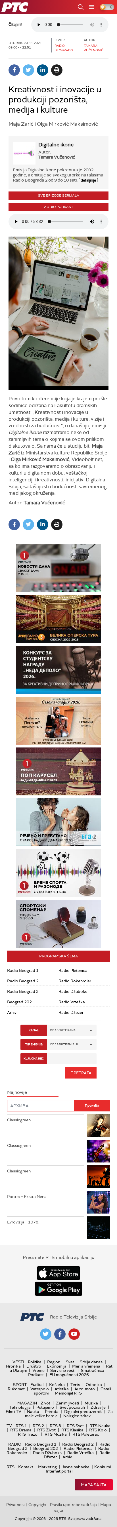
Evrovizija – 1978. (23, 1222)
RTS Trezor (28, 1434)
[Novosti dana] (58, 568)
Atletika (62, 1388)
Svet (70, 1361)
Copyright (37, 1504)
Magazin (27, 1403)
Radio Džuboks (72, 991)
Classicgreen (19, 1119)
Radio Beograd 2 (23, 980)
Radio (14, 1444)
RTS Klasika (72, 1430)
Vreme (38, 1370)
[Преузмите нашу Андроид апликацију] (58, 1289)
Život (45, 1403)
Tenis (75, 1384)
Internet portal (59, 1471)
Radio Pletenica (72, 970)
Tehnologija (20, 1407)
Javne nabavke (75, 1466)
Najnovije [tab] (17, 1092)
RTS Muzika (56, 1434)
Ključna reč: (34, 1058)
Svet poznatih (72, 1407)
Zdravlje (98, 1407)
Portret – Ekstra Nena (27, 1196)
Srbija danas (91, 1361)
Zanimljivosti (67, 1403)
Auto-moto (84, 1388)
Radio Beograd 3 (23, 991)
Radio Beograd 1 (23, 970)
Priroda (51, 1411)
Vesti (18, 1361)
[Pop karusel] (58, 771)
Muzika (91, 1403)
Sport (20, 1384)
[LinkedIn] (42, 70)
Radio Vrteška (71, 1001)
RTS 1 (21, 1425)
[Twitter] (28, 70)
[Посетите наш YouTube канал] (74, 1334)
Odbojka (94, 1384)
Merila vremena (86, 1366)
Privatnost (15, 1504)
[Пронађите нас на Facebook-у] (60, 1334)
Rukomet (16, 1388)
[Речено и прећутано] (58, 822)
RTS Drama (21, 1430)
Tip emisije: (34, 1044)
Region (53, 1361)
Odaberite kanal (63, 1030)
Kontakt (25, 1466)
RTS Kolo (98, 1430)
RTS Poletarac (85, 1434)
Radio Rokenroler (74, 980)
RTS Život (46, 1430)
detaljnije (88, 180)
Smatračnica (92, 1370)
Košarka (57, 1384)
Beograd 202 (19, 1001)
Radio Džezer (70, 1012)
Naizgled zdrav (77, 1415)
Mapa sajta (93, 1484)
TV (9, 1425)
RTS (10, 1466)
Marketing (47, 1466)
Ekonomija (56, 1366)
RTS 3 (55, 1425)
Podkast (36, 1374)
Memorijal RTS (68, 1393)
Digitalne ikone (56, 144)
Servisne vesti (62, 1370)
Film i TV (13, 1411)
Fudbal (36, 1384)
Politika (34, 1361)
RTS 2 (38, 1425)
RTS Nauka (99, 1425)
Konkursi (102, 1466)
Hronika (13, 1366)
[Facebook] (14, 70)
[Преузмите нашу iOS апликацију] (58, 1273)
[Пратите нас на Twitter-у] (45, 1334)
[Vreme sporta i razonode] (58, 873)
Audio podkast (58, 207)
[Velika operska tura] (58, 619)
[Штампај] (56, 70)
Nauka (33, 1411)
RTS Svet (75, 1425)
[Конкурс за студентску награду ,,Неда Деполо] (58, 670)
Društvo (33, 1366)
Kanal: (34, 1030)
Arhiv (11, 1012)
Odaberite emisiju (64, 1044)
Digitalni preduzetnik (83, 1411)
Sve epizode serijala (58, 195)
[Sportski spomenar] (58, 924)
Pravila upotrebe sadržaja (73, 1504)
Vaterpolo (39, 1388)
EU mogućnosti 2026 (69, 1374)
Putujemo (45, 1407)
